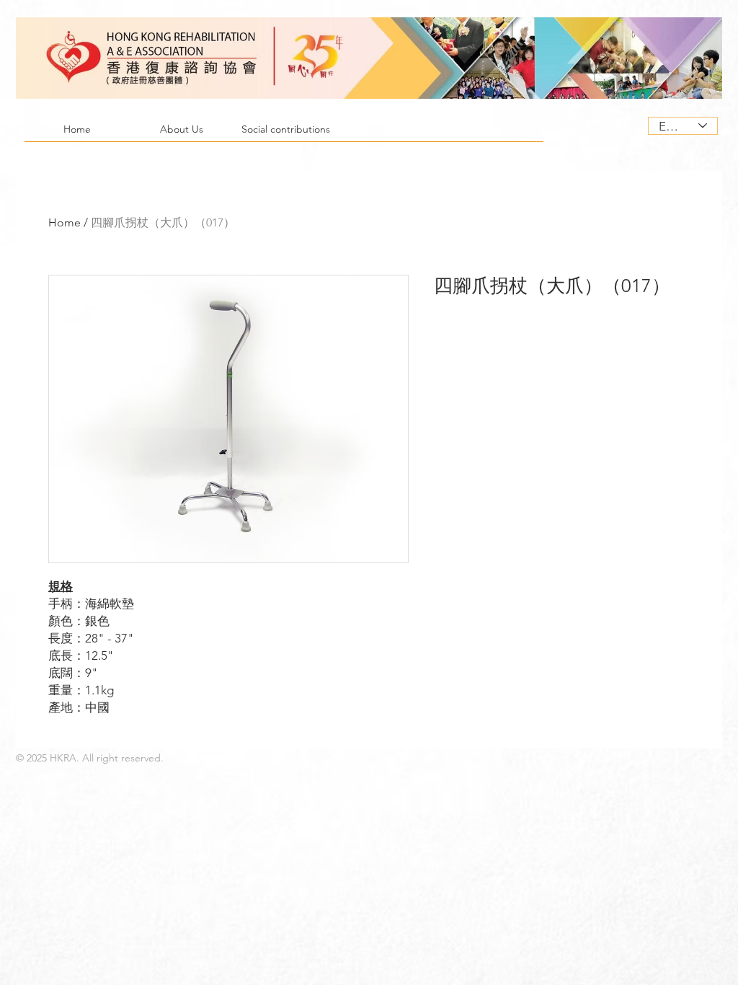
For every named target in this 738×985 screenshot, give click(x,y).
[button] (181, 134)
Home (64, 222)
